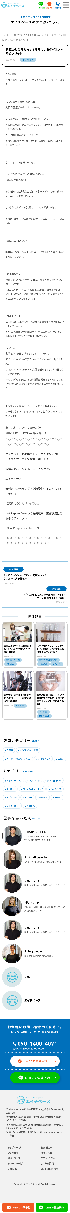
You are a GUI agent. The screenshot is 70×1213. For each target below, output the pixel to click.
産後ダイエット (13, 805)
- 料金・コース (12, 1158)
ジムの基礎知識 (54, 780)
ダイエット (11, 788)
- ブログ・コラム (46, 1158)
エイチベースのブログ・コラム (27, 34)
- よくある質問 (45, 1163)
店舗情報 (43, 797)
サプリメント (34, 780)
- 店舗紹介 (10, 1168)
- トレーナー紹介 (13, 1163)
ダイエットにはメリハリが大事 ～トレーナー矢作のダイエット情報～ (45, 596)
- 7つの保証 (11, 1153)
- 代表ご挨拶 (44, 1153)
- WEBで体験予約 (47, 1168)
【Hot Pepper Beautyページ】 (23, 528)
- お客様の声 (44, 1147)
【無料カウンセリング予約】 (23, 503)
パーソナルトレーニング (33, 788)
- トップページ (12, 1147)
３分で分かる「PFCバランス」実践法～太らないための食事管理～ (24, 576)
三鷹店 (61, 758)
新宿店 (10, 750)
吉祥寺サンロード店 (29, 750)
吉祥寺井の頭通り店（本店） (19, 758)
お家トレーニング (14, 780)
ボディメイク (28, 59)
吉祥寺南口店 (44, 758)
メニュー (28, 797)
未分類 (58, 797)
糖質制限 (31, 805)
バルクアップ (55, 788)
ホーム (5, 34)
